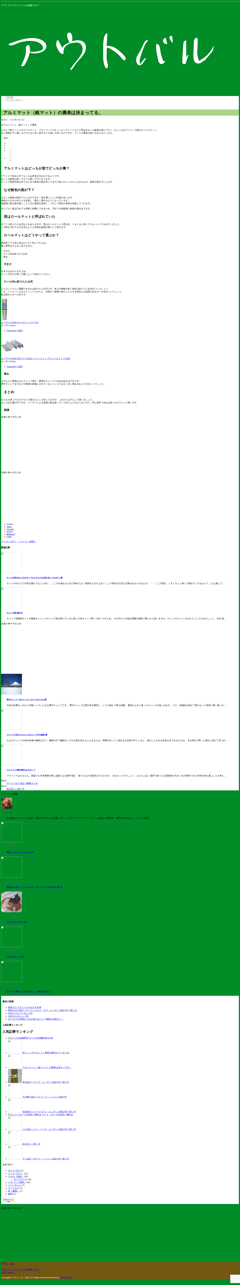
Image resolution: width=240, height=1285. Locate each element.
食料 (10, 1194)
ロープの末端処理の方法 (41, 1038)
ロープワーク (20, 1179)
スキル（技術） (16, 1176)
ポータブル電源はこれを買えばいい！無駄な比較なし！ (29, 991)
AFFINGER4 (66, 1277)
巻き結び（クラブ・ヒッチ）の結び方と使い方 (45, 1082)
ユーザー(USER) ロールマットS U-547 (20, 322)
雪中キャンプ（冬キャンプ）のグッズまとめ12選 (27, 700)
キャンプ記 (13, 1170)
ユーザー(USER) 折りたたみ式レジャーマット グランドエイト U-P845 (35, 358)
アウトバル (7, 1263)
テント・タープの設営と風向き (57, 1114)
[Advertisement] (24, 445)
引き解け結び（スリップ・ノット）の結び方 (44, 1097)
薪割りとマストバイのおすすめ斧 (20, 852)
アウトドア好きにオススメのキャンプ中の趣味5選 (27, 735)
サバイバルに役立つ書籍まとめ (22, 783)
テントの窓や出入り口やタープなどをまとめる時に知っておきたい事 (35, 578)
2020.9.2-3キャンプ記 (15, 957)
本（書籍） (13, 1191)
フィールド (13, 1188)
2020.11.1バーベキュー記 (17, 922)
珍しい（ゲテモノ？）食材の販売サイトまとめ (45, 1053)
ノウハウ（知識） (27, 541)
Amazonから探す (15, 330)
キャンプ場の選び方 (15, 613)
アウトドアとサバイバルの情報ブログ (20, 1269)
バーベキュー (14, 1185)
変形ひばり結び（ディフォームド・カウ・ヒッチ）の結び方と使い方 (35, 887)
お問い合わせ (7, 1272)
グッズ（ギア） (9, 541)
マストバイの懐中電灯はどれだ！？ (21, 770)
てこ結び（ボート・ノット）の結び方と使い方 (45, 1159)
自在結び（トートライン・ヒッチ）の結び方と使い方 (49, 1111)
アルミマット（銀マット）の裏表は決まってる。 (46, 1067)
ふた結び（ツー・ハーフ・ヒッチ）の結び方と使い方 (49, 1129)
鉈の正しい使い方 (15, 789)
